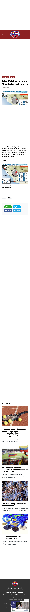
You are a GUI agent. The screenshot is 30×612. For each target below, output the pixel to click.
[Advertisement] (15, 15)
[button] (2, 34)
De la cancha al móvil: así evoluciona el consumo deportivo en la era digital (15, 469)
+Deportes (5, 77)
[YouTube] (18, 588)
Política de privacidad (21, 594)
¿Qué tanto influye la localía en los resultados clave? (14, 505)
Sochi (9, 197)
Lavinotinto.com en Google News (14, 592)
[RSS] (21, 588)
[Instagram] (15, 588)
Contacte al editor (8, 594)
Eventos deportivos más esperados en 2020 (11, 537)
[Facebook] (11, 588)
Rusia (4, 197)
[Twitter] (8, 588)
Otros (12, 77)
